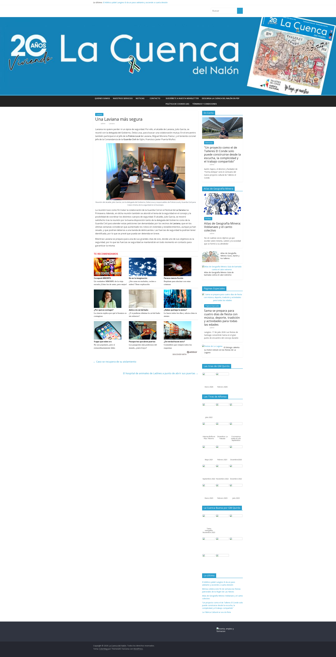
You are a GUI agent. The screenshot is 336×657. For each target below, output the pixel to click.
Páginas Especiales (212, 306)
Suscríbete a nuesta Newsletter (182, 98)
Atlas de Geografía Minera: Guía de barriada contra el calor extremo (219, 273)
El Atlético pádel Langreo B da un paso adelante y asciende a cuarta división (135, 2)
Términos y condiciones (204, 104)
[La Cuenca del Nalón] (168, 18)
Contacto (155, 98)
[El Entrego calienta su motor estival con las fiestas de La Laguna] (212, 346)
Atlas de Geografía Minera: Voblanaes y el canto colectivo (222, 226)
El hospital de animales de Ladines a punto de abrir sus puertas (160, 373)
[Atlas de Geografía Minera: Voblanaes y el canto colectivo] (222, 194)
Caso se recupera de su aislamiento (114, 361)
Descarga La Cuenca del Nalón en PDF (220, 98)
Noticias (140, 98)
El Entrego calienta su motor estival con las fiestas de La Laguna (221, 350)
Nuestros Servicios (123, 98)
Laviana (99, 114)
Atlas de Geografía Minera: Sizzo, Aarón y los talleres (229, 256)
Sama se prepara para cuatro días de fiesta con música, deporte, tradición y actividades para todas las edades (222, 317)
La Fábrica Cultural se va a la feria (216, 612)
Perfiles (208, 219)
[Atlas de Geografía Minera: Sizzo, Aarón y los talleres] (210, 252)
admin (103, 123)
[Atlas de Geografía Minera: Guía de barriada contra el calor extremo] (222, 266)
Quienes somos (102, 98)
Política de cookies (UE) (177, 104)
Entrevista (209, 143)
